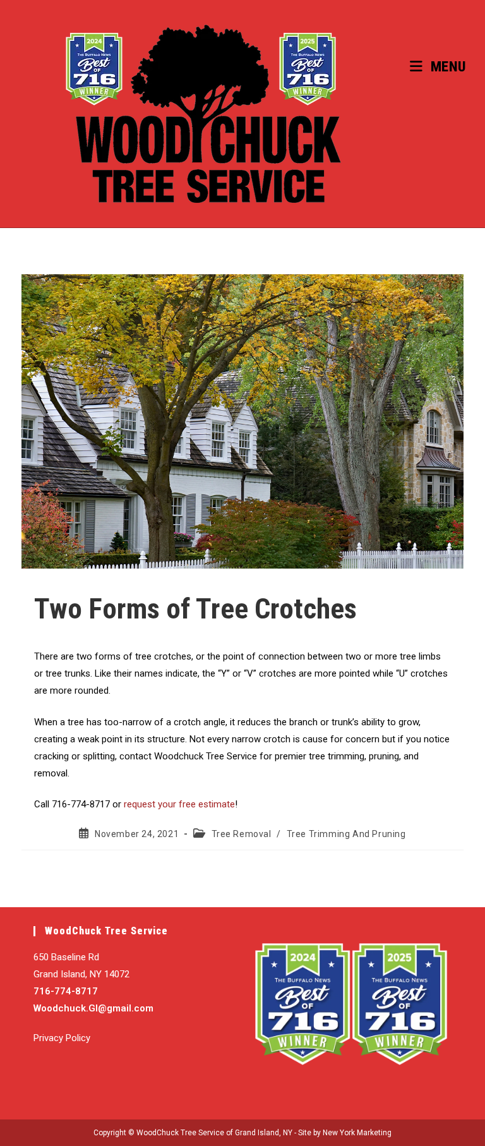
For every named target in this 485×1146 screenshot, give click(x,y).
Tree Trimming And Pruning (346, 834)
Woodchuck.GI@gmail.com (93, 1008)
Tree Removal (242, 834)
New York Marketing (357, 1132)
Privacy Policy (61, 1038)
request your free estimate (179, 804)
